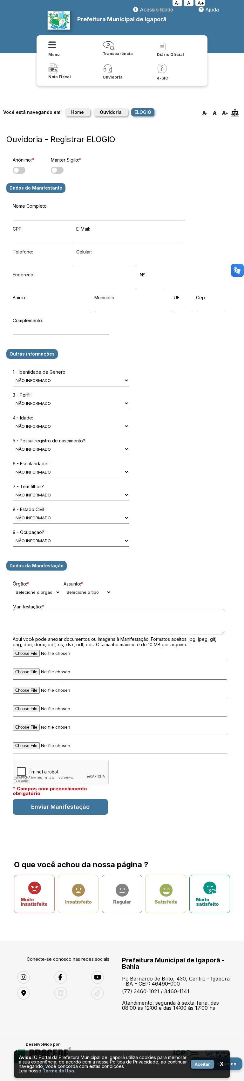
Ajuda (211, 9)
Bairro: (19, 297)
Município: (104, 297)
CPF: (17, 229)
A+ (200, 3)
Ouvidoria (111, 112)
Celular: (84, 251)
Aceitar (202, 1064)
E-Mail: (83, 229)
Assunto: (73, 583)
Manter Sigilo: (66, 160)
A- (177, 3)
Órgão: (21, 583)
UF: (177, 297)
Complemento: (28, 320)
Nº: (143, 274)
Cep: (201, 297)
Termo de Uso (58, 1070)
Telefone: (23, 251)
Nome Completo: (30, 206)
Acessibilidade (155, 9)
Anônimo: (23, 160)
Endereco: (23, 274)
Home (77, 112)
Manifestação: (28, 606)
